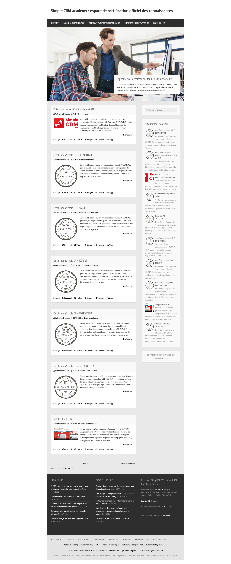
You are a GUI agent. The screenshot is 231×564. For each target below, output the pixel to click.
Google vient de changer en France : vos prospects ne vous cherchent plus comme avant (112, 511)
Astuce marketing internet (132, 545)
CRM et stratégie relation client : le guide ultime (69, 518)
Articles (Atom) (67, 468)
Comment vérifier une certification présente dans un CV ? (166, 155)
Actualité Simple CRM (157, 539)
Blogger (165, 358)
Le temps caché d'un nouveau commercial (112, 518)
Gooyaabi (173, 556)
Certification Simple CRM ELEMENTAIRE (73, 155)
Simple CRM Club (160, 23)
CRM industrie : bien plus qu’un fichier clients (68, 496)
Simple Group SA (164, 489)
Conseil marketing (145, 550)
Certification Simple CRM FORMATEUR (72, 313)
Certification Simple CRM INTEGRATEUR (73, 366)
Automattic (131, 556)
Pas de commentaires (89, 212)
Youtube (115, 539)
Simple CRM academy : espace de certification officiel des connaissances (112, 10)
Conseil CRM (158, 550)
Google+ (89, 140)
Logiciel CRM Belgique (149, 501)
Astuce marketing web (112, 545)
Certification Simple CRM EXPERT (70, 261)
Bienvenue (55, 23)
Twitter (79, 140)
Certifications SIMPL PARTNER (136, 23)
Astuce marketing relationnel (155, 545)
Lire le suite (127, 135)
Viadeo (140, 539)
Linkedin (127, 539)
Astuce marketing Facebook (90, 545)
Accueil (85, 464)
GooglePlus (84, 539)
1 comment (84, 114)
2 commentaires (87, 160)
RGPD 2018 (168, 507)
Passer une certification (74, 23)
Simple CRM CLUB (62, 419)
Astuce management (94, 550)
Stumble (100, 140)
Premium (155, 556)
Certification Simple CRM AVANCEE (70, 208)
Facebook (68, 140)
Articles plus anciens (127, 464)
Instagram (100, 539)
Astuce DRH (109, 550)
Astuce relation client (76, 550)
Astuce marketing (71, 545)
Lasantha (147, 556)
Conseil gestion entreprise (126, 550)
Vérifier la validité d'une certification (104, 23)
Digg (111, 140)
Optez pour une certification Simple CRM (73, 109)
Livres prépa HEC (165, 515)
